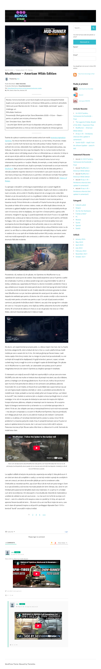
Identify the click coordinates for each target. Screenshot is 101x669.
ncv (18, 78)
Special (78, 225)
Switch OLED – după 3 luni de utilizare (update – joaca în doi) (83, 145)
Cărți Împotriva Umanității (86, 89)
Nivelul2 (81, 95)
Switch (78, 228)
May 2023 (79, 242)
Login (66, 532)
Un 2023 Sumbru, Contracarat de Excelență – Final (83, 116)
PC (26, 70)
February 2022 (81, 251)
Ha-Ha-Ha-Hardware (83, 211)
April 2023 (79, 245)
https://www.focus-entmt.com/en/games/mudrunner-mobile (25, 88)
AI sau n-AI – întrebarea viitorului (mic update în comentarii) (83, 136)
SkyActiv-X (9, 168)
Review (30, 70)
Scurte (78, 222)
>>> (44, 514)
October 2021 (81, 256)
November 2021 (81, 254)
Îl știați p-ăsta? (20, 70)
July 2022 (79, 248)
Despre (78, 208)
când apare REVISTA (84, 101)
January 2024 (80, 239)
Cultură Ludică (81, 205)
